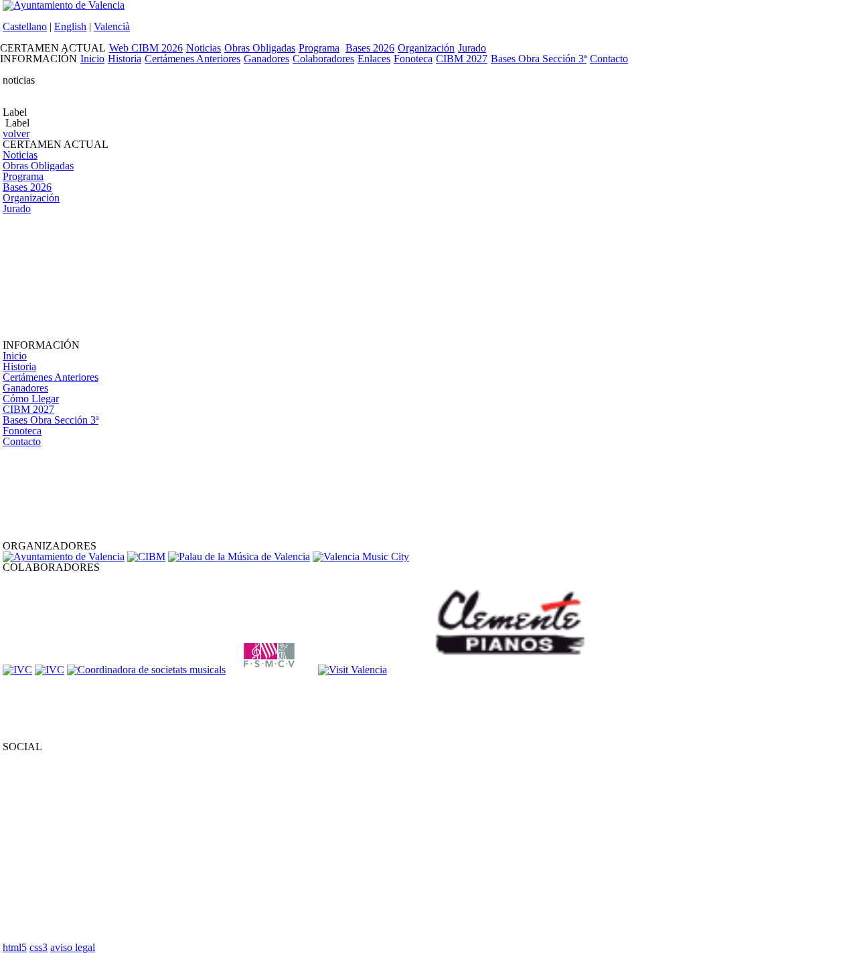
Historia (124, 58)
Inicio (92, 58)
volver (16, 133)
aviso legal (72, 947)
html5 (15, 947)
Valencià (112, 26)
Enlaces (374, 58)
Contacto (609, 58)
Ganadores (266, 58)
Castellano (25, 26)
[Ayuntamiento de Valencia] (64, 556)
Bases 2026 (369, 48)
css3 (38, 947)
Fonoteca (413, 58)
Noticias (203, 48)
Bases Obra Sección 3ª (539, 58)
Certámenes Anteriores (192, 58)
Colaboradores (323, 58)
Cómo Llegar (31, 398)
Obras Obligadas (259, 48)
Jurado (472, 48)
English (70, 26)
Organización (426, 48)
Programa (319, 48)
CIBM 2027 (461, 58)
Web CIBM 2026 (146, 48)
